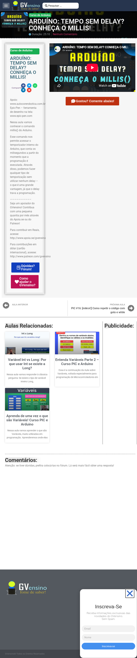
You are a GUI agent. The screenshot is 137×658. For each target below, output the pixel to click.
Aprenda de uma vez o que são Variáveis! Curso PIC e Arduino (27, 420)
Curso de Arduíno (40, 15)
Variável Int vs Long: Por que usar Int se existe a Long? (27, 364)
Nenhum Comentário (65, 34)
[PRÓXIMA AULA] (131, 308)
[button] (6, 5)
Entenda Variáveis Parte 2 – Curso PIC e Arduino (77, 362)
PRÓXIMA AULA (117, 304)
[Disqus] (70, 517)
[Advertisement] (119, 382)
